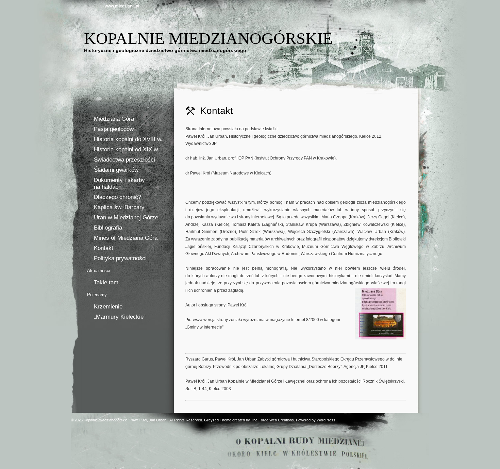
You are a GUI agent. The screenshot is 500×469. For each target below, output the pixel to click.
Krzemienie (108, 306)
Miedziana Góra (114, 119)
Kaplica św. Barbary (119, 207)
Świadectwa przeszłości (124, 159)
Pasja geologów (114, 129)
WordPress (326, 420)
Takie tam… (109, 282)
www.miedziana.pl (122, 6)
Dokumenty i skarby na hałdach (119, 183)
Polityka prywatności (120, 258)
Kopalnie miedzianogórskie (208, 38)
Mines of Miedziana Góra (125, 238)
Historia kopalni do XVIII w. (128, 139)
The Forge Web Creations (272, 420)
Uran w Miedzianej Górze (126, 217)
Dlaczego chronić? (117, 197)
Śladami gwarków (116, 170)
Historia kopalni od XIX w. (126, 149)
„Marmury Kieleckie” (120, 317)
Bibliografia (108, 227)
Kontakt (103, 248)
